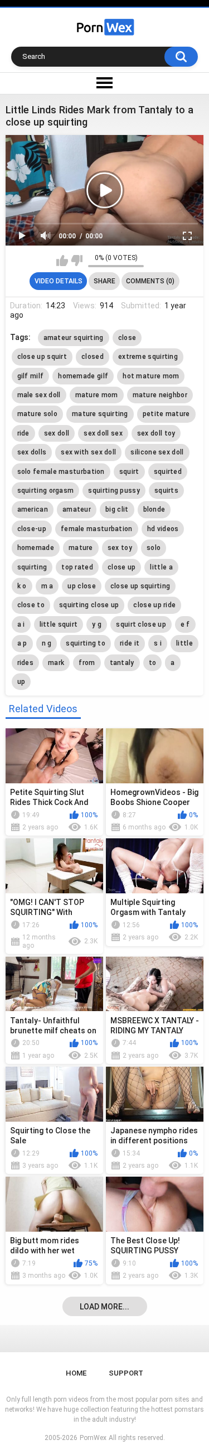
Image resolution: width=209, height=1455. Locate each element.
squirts (166, 490)
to (153, 663)
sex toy (120, 548)
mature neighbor (160, 395)
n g (47, 643)
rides (25, 663)
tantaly (122, 663)
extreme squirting (148, 357)
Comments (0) (150, 281)
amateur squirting (73, 338)
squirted (168, 472)
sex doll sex (103, 433)
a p (22, 643)
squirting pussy (114, 490)
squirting (32, 567)
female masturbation (97, 529)
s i (158, 643)
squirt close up (141, 624)
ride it (129, 643)
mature (81, 548)
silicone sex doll (156, 452)
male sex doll (39, 395)
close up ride (154, 605)
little (184, 643)
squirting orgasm (45, 490)
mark (56, 663)
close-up (31, 529)
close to (31, 605)
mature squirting (100, 414)
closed (92, 357)
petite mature (166, 414)
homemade (35, 548)
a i (21, 624)
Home (76, 1373)
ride (23, 433)
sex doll (56, 433)
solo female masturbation (61, 472)
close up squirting (140, 586)
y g (96, 624)
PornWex (93, 1438)
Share (104, 281)
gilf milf (30, 376)
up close (81, 586)
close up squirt (42, 357)
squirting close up (89, 605)
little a (161, 567)
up (21, 682)
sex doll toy (156, 433)
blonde (154, 509)
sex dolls (32, 452)
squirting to (85, 643)
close (127, 338)
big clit (116, 509)
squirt (129, 472)
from (87, 663)
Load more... (104, 1306)
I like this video (62, 260)
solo (154, 548)
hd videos (163, 529)
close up (121, 567)
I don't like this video (76, 260)
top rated (77, 567)
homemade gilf (83, 376)
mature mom (96, 395)
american (32, 509)
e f (185, 624)
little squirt (59, 624)
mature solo (37, 414)
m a (47, 586)
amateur (76, 509)
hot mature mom (151, 376)
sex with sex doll (88, 452)
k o (22, 586)
